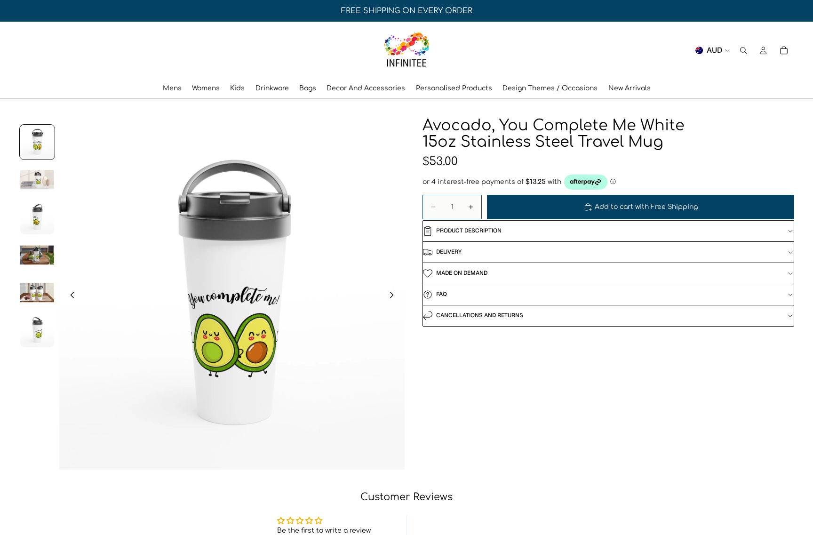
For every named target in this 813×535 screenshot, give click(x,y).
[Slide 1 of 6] (37, 142)
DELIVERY (449, 252)
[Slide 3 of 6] (37, 217)
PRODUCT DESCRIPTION (469, 230)
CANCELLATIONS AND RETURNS (479, 315)
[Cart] (783, 50)
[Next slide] (394, 296)
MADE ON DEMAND (461, 273)
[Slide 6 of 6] (37, 330)
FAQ (441, 294)
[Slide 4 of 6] (37, 255)
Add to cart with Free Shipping (646, 206)
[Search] (743, 50)
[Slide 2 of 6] (37, 180)
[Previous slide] (69, 296)
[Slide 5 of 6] (37, 293)
